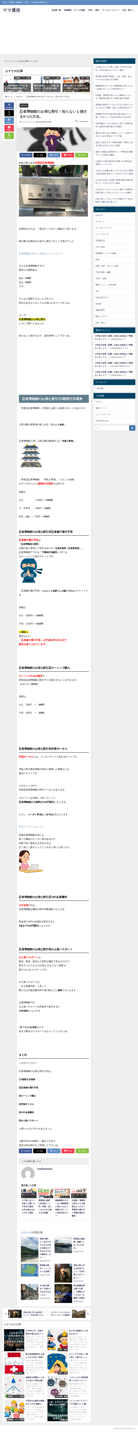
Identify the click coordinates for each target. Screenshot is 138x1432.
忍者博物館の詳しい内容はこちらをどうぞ (40, 253)
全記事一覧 (56, 10)
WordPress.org (101, 421)
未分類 (98, 304)
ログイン (99, 402)
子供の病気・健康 (103, 272)
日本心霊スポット (103, 297)
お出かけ (23, 105)
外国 (97, 259)
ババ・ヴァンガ (102, 234)
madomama (83, 121)
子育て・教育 (93, 10)
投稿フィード (101, 408)
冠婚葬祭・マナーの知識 (74, 10)
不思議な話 (100, 240)
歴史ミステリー (102, 316)
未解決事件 (100, 310)
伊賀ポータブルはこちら (31, 826)
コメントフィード (103, 414)
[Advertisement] (69, 35)
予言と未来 (100, 247)
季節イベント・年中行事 (105, 285)
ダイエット (100, 221)
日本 (97, 291)
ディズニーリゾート (110, 10)
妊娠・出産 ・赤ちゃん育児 (107, 266)
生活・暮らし (128, 10)
